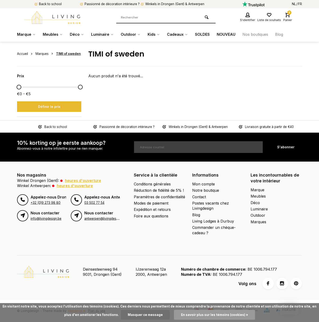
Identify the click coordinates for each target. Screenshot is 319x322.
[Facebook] (268, 283)
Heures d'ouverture (83, 180)
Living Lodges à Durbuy (213, 221)
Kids (152, 34)
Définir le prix (49, 107)
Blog (279, 34)
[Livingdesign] (52, 18)
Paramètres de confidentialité (159, 197)
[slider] (19, 87)
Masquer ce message (145, 315)
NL (294, 4)
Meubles (50, 34)
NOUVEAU (226, 34)
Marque (24, 34)
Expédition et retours (152, 209)
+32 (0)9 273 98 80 (45, 203)
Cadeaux (175, 34)
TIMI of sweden (68, 54)
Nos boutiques (255, 34)
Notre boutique (205, 190)
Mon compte (203, 184)
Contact (199, 197)
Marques (42, 54)
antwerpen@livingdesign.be (104, 218)
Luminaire (100, 34)
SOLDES (202, 34)
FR (300, 4)
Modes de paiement (151, 203)
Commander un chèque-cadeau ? (214, 230)
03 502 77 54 (94, 203)
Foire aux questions (151, 216)
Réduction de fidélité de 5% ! (159, 190)
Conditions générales (152, 184)
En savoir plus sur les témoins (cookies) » (214, 315)
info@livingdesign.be (46, 218)
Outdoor (128, 34)
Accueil (22, 54)
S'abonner (285, 147)
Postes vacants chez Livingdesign (210, 206)
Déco (75, 34)
